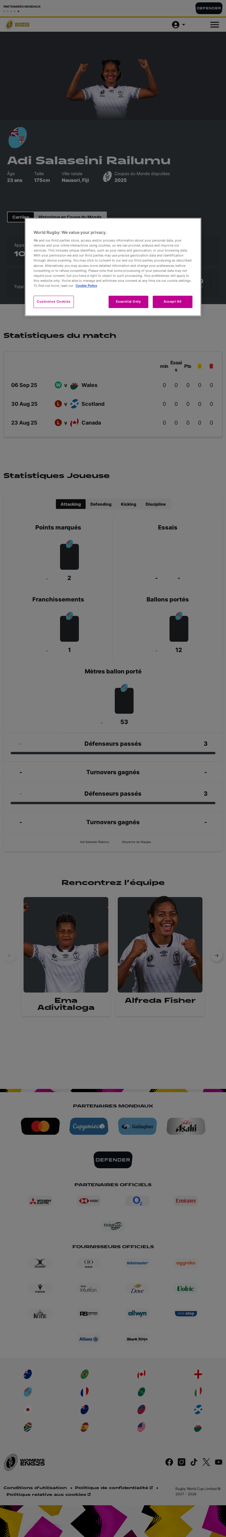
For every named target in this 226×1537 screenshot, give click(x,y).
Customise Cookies (54, 301)
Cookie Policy (86, 286)
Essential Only (128, 301)
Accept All (173, 301)
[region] (113, 267)
